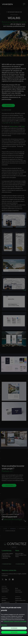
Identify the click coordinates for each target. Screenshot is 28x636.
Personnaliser (4, 624)
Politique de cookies (8, 621)
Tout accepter (14, 632)
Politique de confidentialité (20, 621)
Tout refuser (14, 628)
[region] (14, 619)
